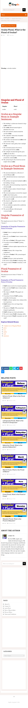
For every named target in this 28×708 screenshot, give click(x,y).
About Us (7, 604)
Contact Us (7, 606)
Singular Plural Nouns (9, 26)
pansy (5, 328)
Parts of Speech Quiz (10, 610)
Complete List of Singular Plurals (12, 326)
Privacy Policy (8, 612)
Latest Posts (8, 608)
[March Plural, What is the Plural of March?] (14, 461)
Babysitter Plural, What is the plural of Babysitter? (12, 446)
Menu (3, 15)
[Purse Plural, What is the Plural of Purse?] (14, 485)
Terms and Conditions (10, 614)
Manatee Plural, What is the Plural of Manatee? (12, 520)
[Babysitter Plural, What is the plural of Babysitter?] (14, 436)
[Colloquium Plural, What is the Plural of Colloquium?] (14, 412)
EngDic (9, 702)
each (5, 334)
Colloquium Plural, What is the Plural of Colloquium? (13, 421)
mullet (5, 332)
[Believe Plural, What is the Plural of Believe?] (14, 387)
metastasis (6, 336)
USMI (3, 35)
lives (5, 330)
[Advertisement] (14, 51)
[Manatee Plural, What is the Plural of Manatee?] (14, 510)
